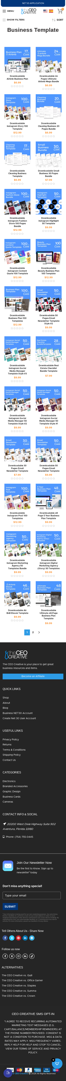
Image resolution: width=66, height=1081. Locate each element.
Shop (6, 698)
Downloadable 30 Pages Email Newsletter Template (17, 468)
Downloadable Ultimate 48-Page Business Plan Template (49, 614)
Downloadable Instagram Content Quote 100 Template (17, 271)
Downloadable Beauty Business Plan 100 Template (48, 271)
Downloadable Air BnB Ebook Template (17, 611)
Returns (7, 744)
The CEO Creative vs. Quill (17, 975)
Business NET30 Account (18, 713)
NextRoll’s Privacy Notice (39, 921)
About (6, 703)
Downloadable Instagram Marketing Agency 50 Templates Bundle (17, 564)
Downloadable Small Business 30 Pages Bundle (48, 173)
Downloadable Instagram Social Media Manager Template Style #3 (17, 369)
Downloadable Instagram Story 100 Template (17, 126)
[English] (45, 11)
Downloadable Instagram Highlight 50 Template (49, 221)
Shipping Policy (12, 755)
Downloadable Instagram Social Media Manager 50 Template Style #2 (17, 419)
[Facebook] (5, 938)
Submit (10, 906)
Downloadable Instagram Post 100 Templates (17, 515)
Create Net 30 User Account (19, 718)
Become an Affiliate (33, 676)
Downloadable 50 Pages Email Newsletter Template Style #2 (48, 319)
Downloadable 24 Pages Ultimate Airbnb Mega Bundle (48, 79)
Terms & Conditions (14, 750)
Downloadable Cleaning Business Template (17, 173)
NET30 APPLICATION (33, 3)
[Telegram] (31, 938)
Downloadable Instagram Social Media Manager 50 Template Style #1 (48, 419)
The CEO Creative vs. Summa (19, 991)
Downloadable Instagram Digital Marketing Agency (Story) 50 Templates (48, 564)
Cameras (8, 802)
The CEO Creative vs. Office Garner (22, 981)
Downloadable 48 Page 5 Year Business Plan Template (48, 515)
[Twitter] (11, 938)
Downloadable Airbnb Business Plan (17, 77)
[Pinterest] (18, 938)
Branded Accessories (15, 786)
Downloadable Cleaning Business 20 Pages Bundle (48, 126)
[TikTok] (31, 956)
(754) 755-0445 (24, 837)
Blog (5, 708)
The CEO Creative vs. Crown (18, 996)
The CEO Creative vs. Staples (19, 986)
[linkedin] (25, 938)
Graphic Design (11, 791)
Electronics (9, 781)
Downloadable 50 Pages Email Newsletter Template (48, 468)
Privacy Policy (11, 739)
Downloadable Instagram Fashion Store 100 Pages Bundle (17, 222)
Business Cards (11, 797)
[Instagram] (18, 956)
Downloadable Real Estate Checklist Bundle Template (49, 368)
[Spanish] (51, 11)
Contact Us (9, 760)
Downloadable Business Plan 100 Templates (17, 318)
